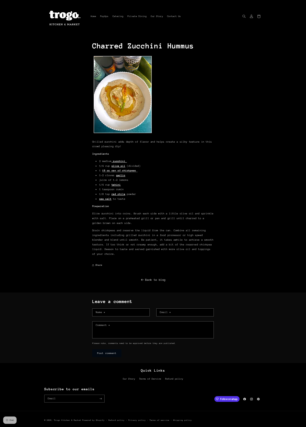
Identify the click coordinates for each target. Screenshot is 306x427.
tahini (116, 184)
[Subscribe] (100, 398)
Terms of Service (150, 379)
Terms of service (159, 420)
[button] (244, 16)
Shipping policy (182, 420)
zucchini (119, 161)
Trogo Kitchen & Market (67, 420)
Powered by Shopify (93, 420)
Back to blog (155, 279)
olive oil (118, 166)
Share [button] (98, 265)
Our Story (129, 379)
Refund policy (174, 379)
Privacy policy (137, 420)
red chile (118, 194)
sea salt (105, 199)
